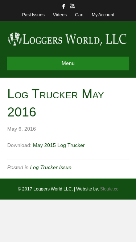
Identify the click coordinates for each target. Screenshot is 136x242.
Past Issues (33, 14)
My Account (103, 14)
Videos (60, 14)
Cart (79, 14)
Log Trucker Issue (50, 167)
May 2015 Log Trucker (59, 145)
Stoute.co (109, 189)
